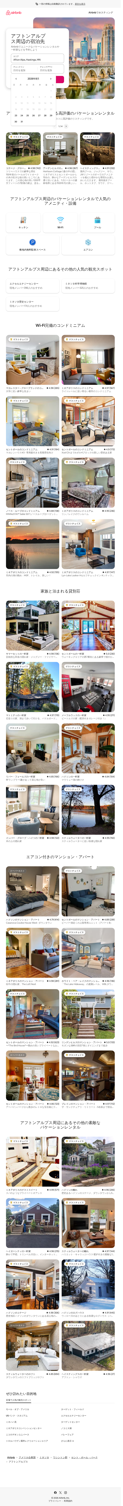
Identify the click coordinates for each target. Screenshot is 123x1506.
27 (39, 115)
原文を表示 (80, 4)
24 (22, 115)
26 (33, 115)
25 (27, 115)
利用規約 (68, 1501)
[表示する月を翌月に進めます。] (51, 79)
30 (16, 121)
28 (45, 115)
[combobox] (37, 60)
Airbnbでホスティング (100, 12)
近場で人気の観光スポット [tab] (18, 1400)
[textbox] (24, 70)
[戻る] (54, 126)
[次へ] (66, 126)
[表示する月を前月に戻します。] (16, 79)
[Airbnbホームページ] (13, 12)
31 (22, 121)
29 (51, 115)
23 (16, 115)
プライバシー (54, 1501)
